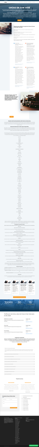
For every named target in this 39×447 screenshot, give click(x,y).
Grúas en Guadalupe (17, 423)
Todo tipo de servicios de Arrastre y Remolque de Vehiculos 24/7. (30, 44)
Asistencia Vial (16, 442)
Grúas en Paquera (16, 437)
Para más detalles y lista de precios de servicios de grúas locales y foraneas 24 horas (19, 86)
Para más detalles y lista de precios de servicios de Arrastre (31, 62)
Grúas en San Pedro (17, 430)
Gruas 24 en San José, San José (7, 292)
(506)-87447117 (25, 397)
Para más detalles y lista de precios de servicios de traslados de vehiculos (31, 87)
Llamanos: (19, 20)
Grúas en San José (16, 419)
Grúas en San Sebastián (17, 428)
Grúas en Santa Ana (17, 436)
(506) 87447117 (6, 0)
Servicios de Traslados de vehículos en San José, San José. (30, 68)
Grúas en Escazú (16, 435)
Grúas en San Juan (17, 431)
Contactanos (27, 418)
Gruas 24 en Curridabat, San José (31, 293)
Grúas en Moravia (17, 424)
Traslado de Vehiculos (17, 440)
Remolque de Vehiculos (17, 441)
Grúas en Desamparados (17, 421)
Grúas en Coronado (17, 429)
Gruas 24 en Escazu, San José (15, 293)
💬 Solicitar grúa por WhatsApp (34, 445)
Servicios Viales (17, 43)
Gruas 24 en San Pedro (23, 292)
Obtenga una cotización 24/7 (29, 328)
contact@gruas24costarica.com (27, 398)
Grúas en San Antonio (17, 422)
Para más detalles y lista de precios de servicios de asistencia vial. (19, 64)
